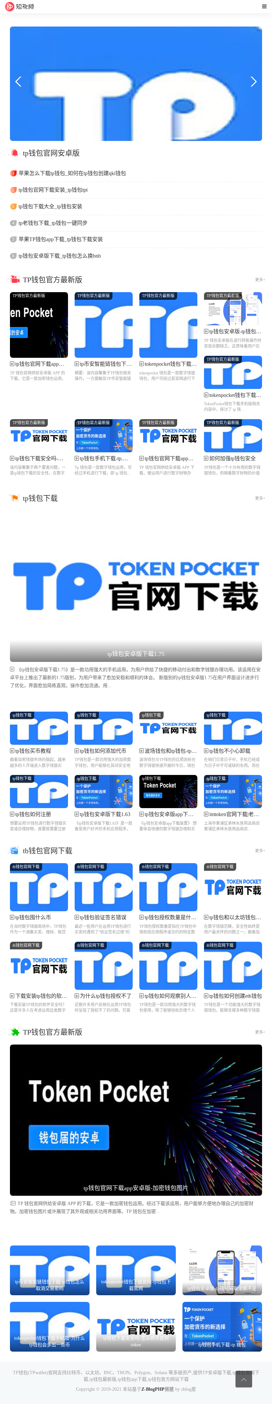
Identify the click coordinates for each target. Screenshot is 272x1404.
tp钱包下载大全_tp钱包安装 (50, 206)
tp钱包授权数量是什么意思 (176, 917)
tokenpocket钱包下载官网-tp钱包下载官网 (192, 364)
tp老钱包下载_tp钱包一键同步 (53, 223)
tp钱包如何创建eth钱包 (235, 996)
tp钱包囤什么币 (33, 917)
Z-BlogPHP (153, 1389)
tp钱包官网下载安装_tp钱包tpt (53, 190)
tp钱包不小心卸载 (229, 751)
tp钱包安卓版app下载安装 (174, 814)
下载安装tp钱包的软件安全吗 (49, 996)
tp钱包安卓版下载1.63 (105, 814)
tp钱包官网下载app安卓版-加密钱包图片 (61, 364)
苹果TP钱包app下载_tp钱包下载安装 (61, 239)
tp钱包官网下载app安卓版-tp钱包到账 (188, 458)
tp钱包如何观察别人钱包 (173, 996)
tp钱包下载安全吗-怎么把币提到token (58, 458)
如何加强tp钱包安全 (232, 458)
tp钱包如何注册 (33, 814)
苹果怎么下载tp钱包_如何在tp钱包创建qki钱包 (72, 173)
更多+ (260, 280)
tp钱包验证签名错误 (103, 917)
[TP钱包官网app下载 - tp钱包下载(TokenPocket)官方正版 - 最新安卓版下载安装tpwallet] (19, 6)
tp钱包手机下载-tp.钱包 (106, 458)
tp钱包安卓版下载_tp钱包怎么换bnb (60, 256)
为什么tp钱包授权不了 (106, 996)
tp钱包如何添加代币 (103, 751)
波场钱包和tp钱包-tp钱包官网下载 (184, 751)
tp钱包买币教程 (33, 751)
